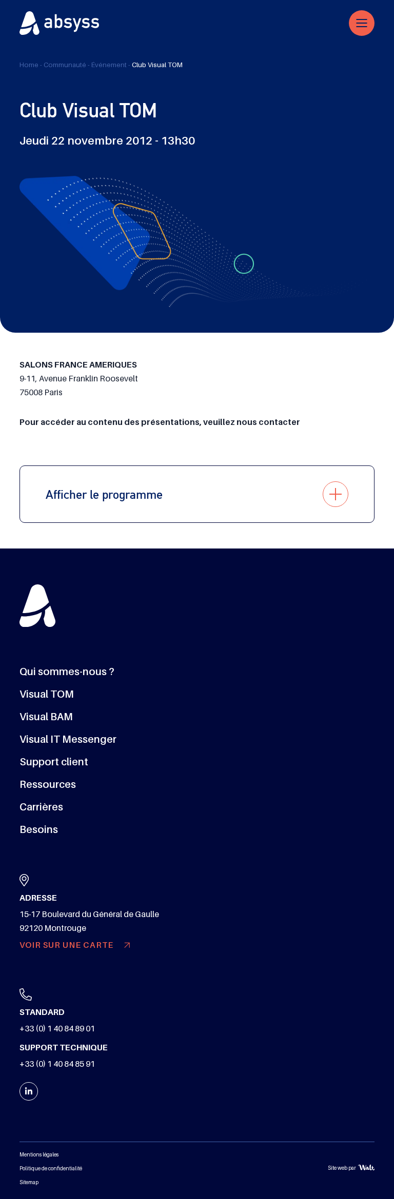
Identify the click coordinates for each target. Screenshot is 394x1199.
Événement (109, 65)
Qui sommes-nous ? (66, 671)
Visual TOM (46, 694)
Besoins (38, 829)
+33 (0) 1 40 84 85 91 (57, 1064)
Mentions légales (38, 1154)
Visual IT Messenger (67, 739)
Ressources (47, 784)
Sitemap (28, 1182)
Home (28, 65)
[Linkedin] (28, 1091)
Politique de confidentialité (50, 1168)
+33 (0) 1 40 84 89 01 (57, 1028)
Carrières (41, 806)
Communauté (65, 65)
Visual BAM (46, 716)
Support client (53, 761)
